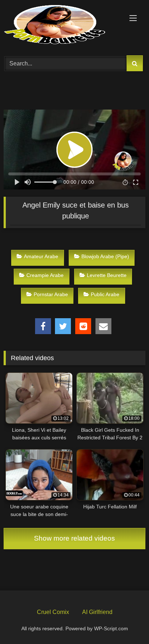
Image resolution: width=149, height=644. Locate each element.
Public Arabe (105, 294)
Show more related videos (74, 538)
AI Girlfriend (97, 612)
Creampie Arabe (45, 275)
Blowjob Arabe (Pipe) (105, 256)
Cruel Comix (53, 612)
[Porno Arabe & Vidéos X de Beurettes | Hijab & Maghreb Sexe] (61, 25)
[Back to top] (127, 622)
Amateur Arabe (41, 256)
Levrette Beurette (107, 275)
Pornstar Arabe (51, 294)
